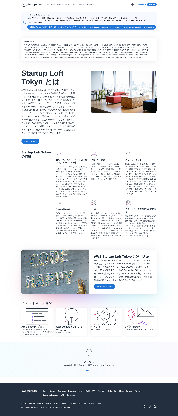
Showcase (62, 391)
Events (52, 391)
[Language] (133, 4)
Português (83, 403)
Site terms (138, 391)
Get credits (112, 391)
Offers (74, 4)
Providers (102, 391)
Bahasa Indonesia (28, 403)
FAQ (93, 391)
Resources (91, 4)
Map (87, 370)
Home (41, 4)
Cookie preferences (50, 395)
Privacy (129, 391)
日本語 (91, 403)
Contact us (71, 395)
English (48, 403)
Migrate (81, 4)
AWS (62, 395)
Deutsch (40, 403)
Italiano (74, 403)
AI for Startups (62, 4)
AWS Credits (50, 4)
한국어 (98, 403)
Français (65, 403)
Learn (80, 391)
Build (87, 391)
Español (57, 403)
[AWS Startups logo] (29, 4)
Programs (72, 391)
